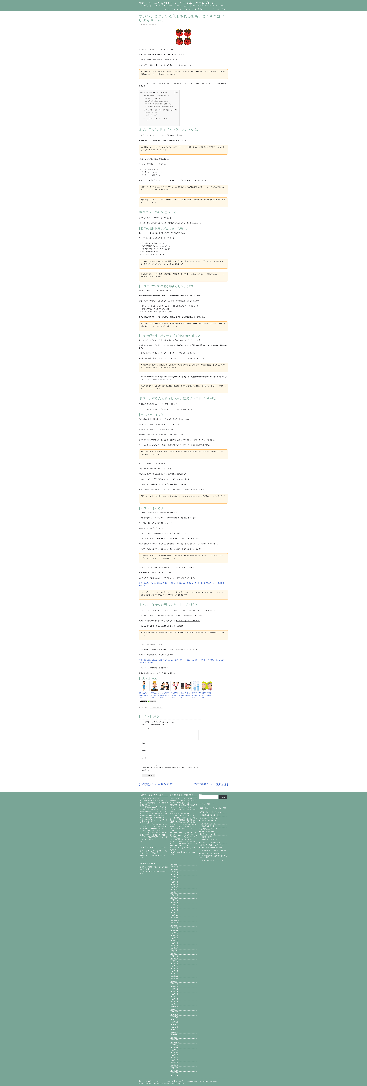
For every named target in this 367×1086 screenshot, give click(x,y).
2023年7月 (174, 958)
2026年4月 (174, 874)
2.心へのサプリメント (207, 818)
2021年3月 (174, 1030)
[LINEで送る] (152, 701)
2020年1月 (174, 1065)
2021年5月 (174, 1024)
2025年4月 (174, 905)
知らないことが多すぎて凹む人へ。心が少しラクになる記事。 (164, 694)
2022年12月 (175, 976)
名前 (143, 743)
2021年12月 (174, 1007)
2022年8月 (174, 986)
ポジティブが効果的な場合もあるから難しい (159, 104)
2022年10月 (175, 981)
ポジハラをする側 (152, 112)
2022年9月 (174, 984)
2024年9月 (174, 923)
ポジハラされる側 (152, 115)
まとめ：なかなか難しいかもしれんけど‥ (157, 118)
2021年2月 (174, 1032)
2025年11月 (174, 887)
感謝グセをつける (208, 826)
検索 (200, 794)
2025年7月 (174, 897)
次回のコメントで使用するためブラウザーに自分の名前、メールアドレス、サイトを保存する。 (170, 769)
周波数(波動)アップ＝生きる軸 (212, 850)
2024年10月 (175, 920)
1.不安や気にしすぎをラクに (209, 812)
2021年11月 (174, 1009)
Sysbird (181, 1083)
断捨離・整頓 (206, 837)
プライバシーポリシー (219, 9)
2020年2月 (174, 1063)
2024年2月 (174, 940)
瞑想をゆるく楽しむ (209, 815)
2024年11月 (175, 918)
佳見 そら (153, 24)
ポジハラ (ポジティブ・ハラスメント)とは (156, 95)
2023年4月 (174, 966)
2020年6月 (174, 1052)
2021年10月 (175, 1012)
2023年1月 (174, 974)
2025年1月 (174, 912)
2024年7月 (174, 928)
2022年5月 (174, 994)
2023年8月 (174, 956)
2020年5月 (174, 1055)
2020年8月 (174, 1047)
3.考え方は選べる (206, 820)
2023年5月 (174, 963)
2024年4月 (174, 935)
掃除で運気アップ (208, 839)
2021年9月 (174, 1014)
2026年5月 (174, 872)
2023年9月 (174, 953)
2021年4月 (174, 1027)
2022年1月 (174, 1004)
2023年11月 (174, 948)
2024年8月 (174, 925)
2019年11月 (174, 1070)
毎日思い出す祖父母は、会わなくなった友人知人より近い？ (206, 694)
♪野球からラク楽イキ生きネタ (210, 845)
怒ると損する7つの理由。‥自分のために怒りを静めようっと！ (185, 694)
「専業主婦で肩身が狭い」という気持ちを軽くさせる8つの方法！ (210, 784)
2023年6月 (174, 961)
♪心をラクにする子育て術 (209, 853)
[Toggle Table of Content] (175, 92)
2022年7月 (174, 989)
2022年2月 (174, 1002)
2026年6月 (174, 869)
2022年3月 (174, 999)
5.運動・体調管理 (206, 831)
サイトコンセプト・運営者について (196, 9)
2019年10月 (175, 1073)
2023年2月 (174, 971)
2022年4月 (174, 996)
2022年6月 (174, 991)
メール (144, 750)
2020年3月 (174, 1060)
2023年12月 (175, 946)
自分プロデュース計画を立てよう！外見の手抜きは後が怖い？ (143, 694)
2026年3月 (174, 877)
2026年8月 (174, 864)
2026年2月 (174, 879)
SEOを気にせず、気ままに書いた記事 (213, 808)
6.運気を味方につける (207, 834)
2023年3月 (174, 968)
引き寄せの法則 (207, 823)
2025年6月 (174, 900)
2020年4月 (174, 1058)
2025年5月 (174, 902)
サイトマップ (176, 9)
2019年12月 (175, 1068)
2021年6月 (174, 1022)
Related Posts (151, 121)
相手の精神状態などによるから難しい (157, 101)
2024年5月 (174, 933)
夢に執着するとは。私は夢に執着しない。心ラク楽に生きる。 (154, 694)
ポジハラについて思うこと (152, 98)
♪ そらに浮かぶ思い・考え (209, 847)
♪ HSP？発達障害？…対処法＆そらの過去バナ (213, 856)
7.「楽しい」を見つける (208, 842)
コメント (145, 728)
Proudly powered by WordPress (150, 1083)
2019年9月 (174, 1075)
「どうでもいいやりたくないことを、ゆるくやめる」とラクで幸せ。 (156, 784)
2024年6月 (174, 930)
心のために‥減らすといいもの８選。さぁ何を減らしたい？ (196, 694)
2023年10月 (175, 951)
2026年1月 (174, 882)
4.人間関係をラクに (156, 707)
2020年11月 (175, 1040)
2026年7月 (174, 867)
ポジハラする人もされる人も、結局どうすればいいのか (160, 110)
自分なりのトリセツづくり (211, 860)
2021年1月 (174, 1035)
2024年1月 (174, 943)
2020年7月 (174, 1050)
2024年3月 (174, 938)
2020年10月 (175, 1042)
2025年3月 (174, 907)
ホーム (167, 9)
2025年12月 (175, 884)
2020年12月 (175, 1037)
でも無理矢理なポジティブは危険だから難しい (160, 106)
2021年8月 (174, 1017)
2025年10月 (175, 890)
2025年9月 (174, 892)
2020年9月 (174, 1045)
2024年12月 (175, 915)
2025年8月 (174, 895)
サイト (144, 758)
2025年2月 (174, 910)
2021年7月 (174, 1019)
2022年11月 (174, 979)
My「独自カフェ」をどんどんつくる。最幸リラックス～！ (175, 694)
